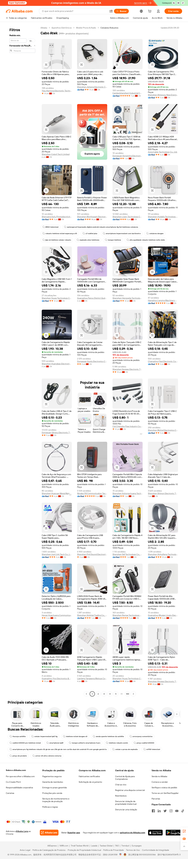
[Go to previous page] (86, 694)
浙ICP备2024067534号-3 (169, 854)
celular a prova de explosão (126, 749)
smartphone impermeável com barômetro (123, 233)
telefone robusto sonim (118, 743)
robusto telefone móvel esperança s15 (61, 233)
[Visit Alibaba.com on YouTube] (177, 811)
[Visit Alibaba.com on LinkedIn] (159, 811)
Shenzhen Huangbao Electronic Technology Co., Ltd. (57, 364)
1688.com (63, 845)
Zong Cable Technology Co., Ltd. (162, 152)
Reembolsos (121, 796)
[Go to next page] (133, 694)
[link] (184, 831)
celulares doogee (156, 233)
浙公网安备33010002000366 (142, 854)
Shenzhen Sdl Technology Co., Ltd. (128, 554)
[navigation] (22, 361)
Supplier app (73, 832)
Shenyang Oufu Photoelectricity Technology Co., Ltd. (57, 216)
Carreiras (10, 793)
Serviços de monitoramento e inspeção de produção (55, 800)
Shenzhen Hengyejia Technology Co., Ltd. (128, 298)
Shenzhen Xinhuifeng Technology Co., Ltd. (163, 554)
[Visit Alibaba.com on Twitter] (165, 811)
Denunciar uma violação (126, 809)
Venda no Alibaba (159, 776)
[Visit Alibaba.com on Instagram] (171, 811)
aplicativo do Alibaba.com (132, 832)
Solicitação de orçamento (90, 782)
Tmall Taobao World (79, 845)
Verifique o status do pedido (164, 787)
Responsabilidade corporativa (19, 787)
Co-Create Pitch (13, 782)
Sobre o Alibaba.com (16, 770)
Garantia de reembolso (52, 782)
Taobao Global (106, 845)
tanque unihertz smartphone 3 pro (86, 743)
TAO (117, 845)
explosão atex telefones (89, 240)
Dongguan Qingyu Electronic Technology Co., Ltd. (57, 432)
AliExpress (52, 845)
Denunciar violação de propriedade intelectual (125, 802)
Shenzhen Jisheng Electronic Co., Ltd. (92, 87)
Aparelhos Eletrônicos (62, 28)
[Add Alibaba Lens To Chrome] (49, 833)
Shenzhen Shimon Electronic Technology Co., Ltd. (163, 493)
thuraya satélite (19, 736)
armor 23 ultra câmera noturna (48, 756)
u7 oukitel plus (91, 233)
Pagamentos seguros (52, 776)
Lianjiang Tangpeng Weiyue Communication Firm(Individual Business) (92, 678)
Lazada (94, 845)
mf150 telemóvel (153, 749)
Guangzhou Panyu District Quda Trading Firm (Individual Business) (92, 298)
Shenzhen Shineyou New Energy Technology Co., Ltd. (163, 95)
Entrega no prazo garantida (54, 787)
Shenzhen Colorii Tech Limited (55, 154)
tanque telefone (114, 240)
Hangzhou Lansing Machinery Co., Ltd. (163, 300)
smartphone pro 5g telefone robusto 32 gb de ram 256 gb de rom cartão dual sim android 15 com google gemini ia (59, 749)
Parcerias (156, 799)
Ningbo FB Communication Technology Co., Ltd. (92, 493)
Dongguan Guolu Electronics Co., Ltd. (92, 361)
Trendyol (125, 845)
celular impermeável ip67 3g (45, 736)
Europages (137, 845)
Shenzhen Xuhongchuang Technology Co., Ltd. (128, 493)
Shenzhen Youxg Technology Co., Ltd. (57, 298)
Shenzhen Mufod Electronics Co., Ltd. (163, 430)
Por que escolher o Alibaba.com (20, 776)
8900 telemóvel (51, 227)
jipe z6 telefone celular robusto (58, 240)
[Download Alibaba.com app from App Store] (155, 833)
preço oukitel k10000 (145, 743)
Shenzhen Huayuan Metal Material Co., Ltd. (57, 493)
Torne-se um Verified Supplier (165, 793)
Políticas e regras (50, 807)
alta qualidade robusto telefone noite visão (147, 240)
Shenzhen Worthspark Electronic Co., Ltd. (92, 216)
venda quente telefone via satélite (110, 736)
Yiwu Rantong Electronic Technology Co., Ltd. (57, 91)
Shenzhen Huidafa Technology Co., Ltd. (163, 216)
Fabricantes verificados (89, 776)
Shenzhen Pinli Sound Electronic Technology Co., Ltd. (92, 554)
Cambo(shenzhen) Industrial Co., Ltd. (128, 93)
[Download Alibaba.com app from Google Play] (174, 833)
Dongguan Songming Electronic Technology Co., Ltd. (128, 156)
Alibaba (44, 28)
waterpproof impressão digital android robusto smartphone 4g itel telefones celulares (102, 227)
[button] (111, 11)
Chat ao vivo (120, 784)
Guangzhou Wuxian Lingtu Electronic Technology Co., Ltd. (163, 615)
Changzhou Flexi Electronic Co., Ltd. (163, 361)
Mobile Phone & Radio (86, 28)
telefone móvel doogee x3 (76, 736)
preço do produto (19, 756)
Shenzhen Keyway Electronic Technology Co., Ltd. (128, 369)
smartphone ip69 (56, 743)
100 (127, 694)
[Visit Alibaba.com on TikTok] (182, 811)
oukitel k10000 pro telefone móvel (26, 743)
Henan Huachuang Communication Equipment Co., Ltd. (57, 615)
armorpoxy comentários (142, 736)
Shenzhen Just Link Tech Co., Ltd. (57, 554)
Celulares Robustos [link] (109, 28)
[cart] (150, 11)
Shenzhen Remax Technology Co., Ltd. (128, 615)
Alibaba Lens (22, 831)
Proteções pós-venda (52, 793)
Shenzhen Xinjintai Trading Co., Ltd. (92, 615)
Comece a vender (160, 782)
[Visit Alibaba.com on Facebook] (153, 811)
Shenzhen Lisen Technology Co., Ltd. (128, 216)
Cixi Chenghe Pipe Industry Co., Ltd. (128, 426)
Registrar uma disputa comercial (130, 790)
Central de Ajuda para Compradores (125, 777)
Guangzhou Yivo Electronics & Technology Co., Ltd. (57, 678)
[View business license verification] (120, 854)
